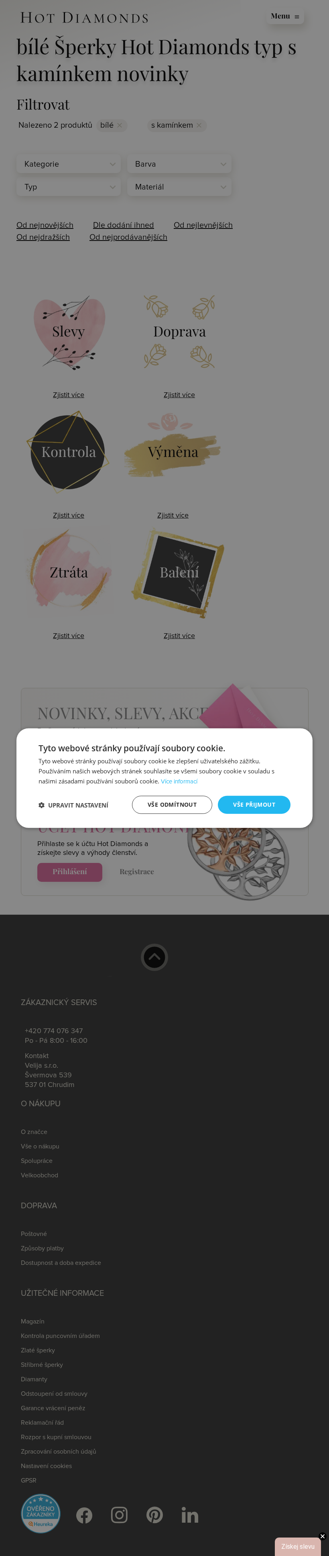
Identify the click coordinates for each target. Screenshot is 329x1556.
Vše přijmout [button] (254, 804)
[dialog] (164, 778)
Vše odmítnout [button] (172, 804)
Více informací (179, 782)
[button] (73, 804)
